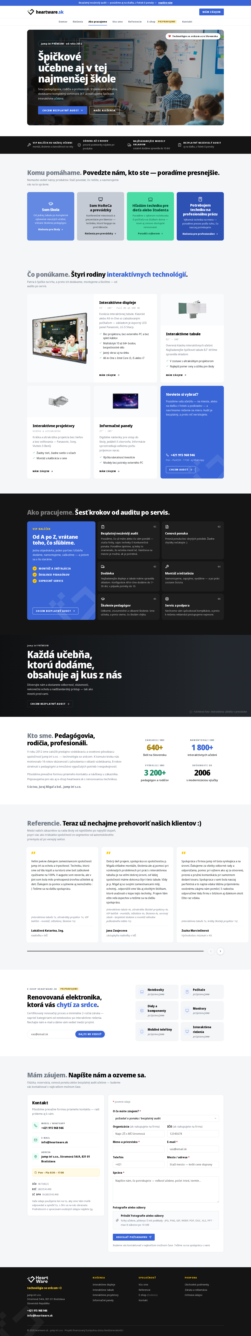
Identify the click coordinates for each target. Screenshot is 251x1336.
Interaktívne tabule (103, 1289)
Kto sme (118, 21)
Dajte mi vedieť (90, 1034)
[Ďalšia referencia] (220, 951)
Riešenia (78, 21)
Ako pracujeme (97, 21)
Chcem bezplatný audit (60, 110)
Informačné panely (103, 1300)
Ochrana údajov (193, 1295)
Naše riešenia (104, 110)
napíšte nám (165, 2)
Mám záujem (212, 11)
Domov (63, 21)
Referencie (135, 21)
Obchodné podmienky (197, 1284)
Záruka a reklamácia (196, 1289)
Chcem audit (178, 469)
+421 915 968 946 (183, 455)
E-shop (161, 21)
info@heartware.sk (54, 1142)
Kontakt (187, 21)
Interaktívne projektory (105, 1295)
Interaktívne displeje (104, 1284)
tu (91, 1209)
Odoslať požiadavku (132, 1237)
